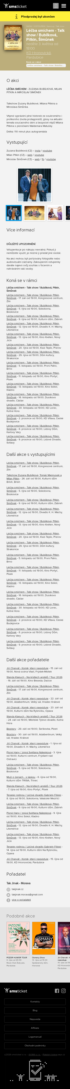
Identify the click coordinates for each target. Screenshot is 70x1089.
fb (43, 159)
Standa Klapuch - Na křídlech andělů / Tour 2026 (34, 677)
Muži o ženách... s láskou (21, 777)
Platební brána (50, 1054)
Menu (63, 6)
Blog (35, 1010)
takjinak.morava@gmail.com (27, 894)
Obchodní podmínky (35, 1045)
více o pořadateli (21, 899)
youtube (47, 150)
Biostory (11, 728)
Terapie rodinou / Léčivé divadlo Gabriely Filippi (34, 795)
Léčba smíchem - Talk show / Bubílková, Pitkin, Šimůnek (46, 65)
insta (37, 150)
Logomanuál (35, 1036)
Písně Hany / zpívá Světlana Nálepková (29, 752)
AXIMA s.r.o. (35, 1054)
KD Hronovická (38, 53)
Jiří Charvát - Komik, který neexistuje (27, 668)
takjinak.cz (18, 889)
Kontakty (35, 1001)
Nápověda (35, 1019)
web (29, 155)
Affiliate (35, 1028)
